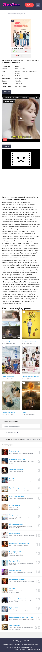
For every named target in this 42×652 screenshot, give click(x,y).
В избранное (22, 56)
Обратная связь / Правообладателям (27, 649)
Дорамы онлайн (10, 439)
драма (19, 439)
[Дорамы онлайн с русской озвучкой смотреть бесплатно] (11, 4)
